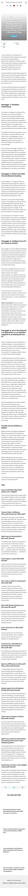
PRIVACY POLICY (14, 883)
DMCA (19, 883)
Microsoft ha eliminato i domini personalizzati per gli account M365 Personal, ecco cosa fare (13, 811)
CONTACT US (5, 883)
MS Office (14, 36)
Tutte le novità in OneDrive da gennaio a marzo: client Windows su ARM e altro (14, 830)
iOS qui (17, 439)
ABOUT (24, 883)
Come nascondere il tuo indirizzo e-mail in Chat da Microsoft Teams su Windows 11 (13, 850)
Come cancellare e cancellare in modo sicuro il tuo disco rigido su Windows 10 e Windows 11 (13, 869)
